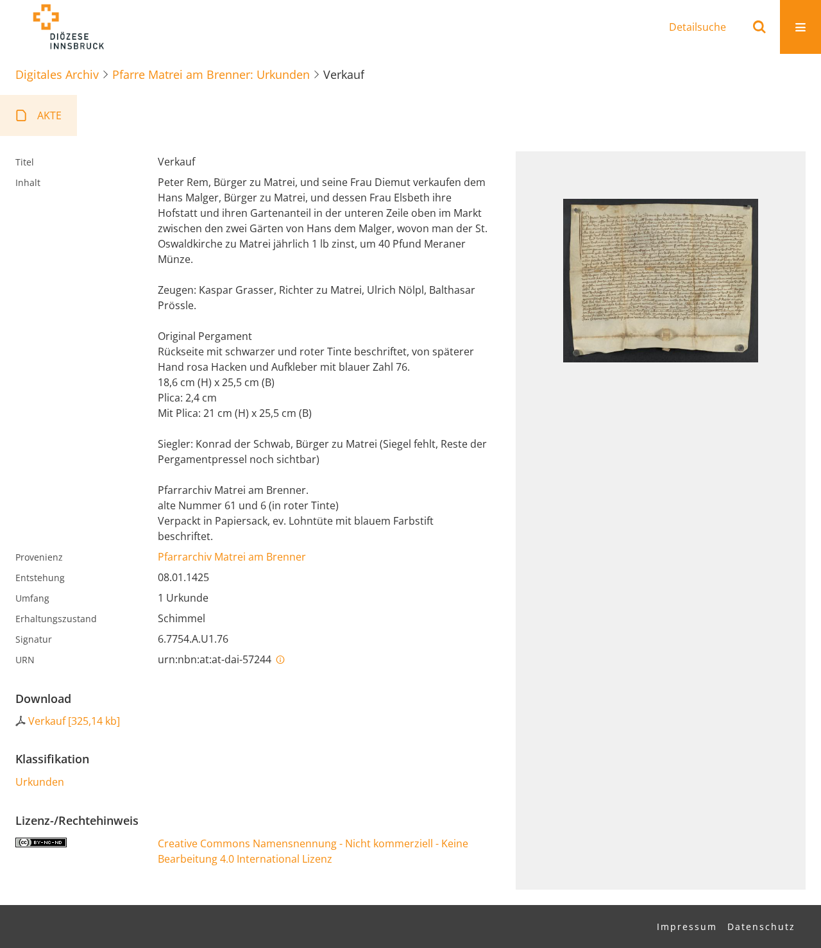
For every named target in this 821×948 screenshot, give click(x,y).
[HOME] (68, 27)
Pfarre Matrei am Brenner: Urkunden (211, 74)
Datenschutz (761, 926)
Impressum (687, 926)
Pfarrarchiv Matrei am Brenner (232, 557)
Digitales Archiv (57, 74)
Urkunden (39, 782)
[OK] (759, 27)
